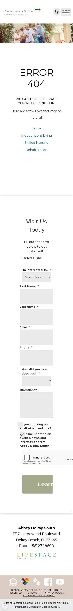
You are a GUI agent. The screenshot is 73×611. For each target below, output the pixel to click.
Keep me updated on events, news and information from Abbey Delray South (35, 440)
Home (36, 128)
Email (25, 327)
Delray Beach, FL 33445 (36, 540)
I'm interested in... (36, 270)
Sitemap (33, 592)
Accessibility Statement (39, 595)
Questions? (28, 390)
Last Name (29, 307)
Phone (26, 347)
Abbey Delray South (36, 528)
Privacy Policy (54, 592)
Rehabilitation (36, 150)
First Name (29, 286)
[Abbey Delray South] (22, 12)
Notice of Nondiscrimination (17, 603)
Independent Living (36, 135)
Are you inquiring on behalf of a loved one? (34, 426)
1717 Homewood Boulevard (36, 534)
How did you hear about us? (34, 371)
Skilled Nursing (36, 142)
